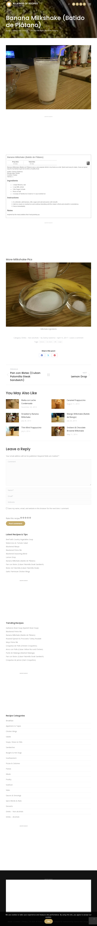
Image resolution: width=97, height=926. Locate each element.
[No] (94, 919)
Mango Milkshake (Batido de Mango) (78, 415)
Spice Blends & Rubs (14, 801)
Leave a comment (76, 338)
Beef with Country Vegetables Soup (19, 539)
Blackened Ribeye (12, 546)
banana (42, 341)
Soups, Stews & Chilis (14, 742)
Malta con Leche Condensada (28, 402)
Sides (8, 790)
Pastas (8, 769)
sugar (60, 341)
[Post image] (12, 404)
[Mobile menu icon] (89, 4)
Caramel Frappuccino (76, 400)
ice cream (49, 341)
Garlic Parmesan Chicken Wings (18, 571)
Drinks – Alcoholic (13, 817)
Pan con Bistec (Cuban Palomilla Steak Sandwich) (25, 564)
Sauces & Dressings (13, 795)
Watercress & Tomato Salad (17, 543)
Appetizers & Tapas (13, 726)
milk (55, 341)
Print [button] (88, 164)
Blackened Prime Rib (14, 550)
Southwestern (11, 758)
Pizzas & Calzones (13, 763)
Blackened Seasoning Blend (16, 554)
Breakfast (9, 720)
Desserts (9, 806)
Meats (8, 774)
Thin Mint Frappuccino (31, 427)
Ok (48, 921)
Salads (8, 737)
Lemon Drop (11, 557)
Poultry (8, 779)
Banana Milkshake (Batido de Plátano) (20, 561)
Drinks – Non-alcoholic (30, 338)
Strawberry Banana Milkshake (30, 415)
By (48, 338)
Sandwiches (10, 747)
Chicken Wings (11, 731)
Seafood (9, 785)
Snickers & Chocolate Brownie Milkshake (76, 429)
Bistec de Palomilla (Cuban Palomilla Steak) (22, 568)
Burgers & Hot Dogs (14, 753)
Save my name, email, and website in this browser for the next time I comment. (38, 508)
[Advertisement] (48, 133)
